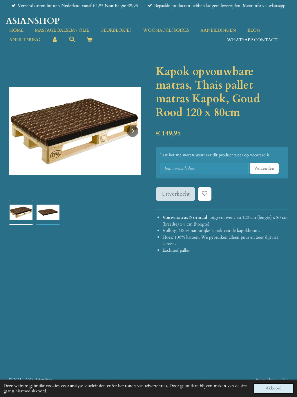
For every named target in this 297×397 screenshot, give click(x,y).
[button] (21, 212)
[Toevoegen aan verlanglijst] (204, 194)
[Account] (54, 40)
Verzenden (264, 168)
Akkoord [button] (273, 388)
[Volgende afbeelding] (132, 131)
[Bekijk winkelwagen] (89, 40)
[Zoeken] (72, 39)
